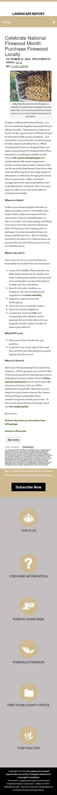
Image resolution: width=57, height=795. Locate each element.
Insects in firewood (15, 430)
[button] (28, 487)
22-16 (19, 62)
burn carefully (34, 295)
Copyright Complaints (29, 777)
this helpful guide (18, 406)
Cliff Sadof (19, 66)
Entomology (28, 447)
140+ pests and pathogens (26, 157)
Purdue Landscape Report (28, 7)
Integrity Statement (40, 774)
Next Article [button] (13, 439)
